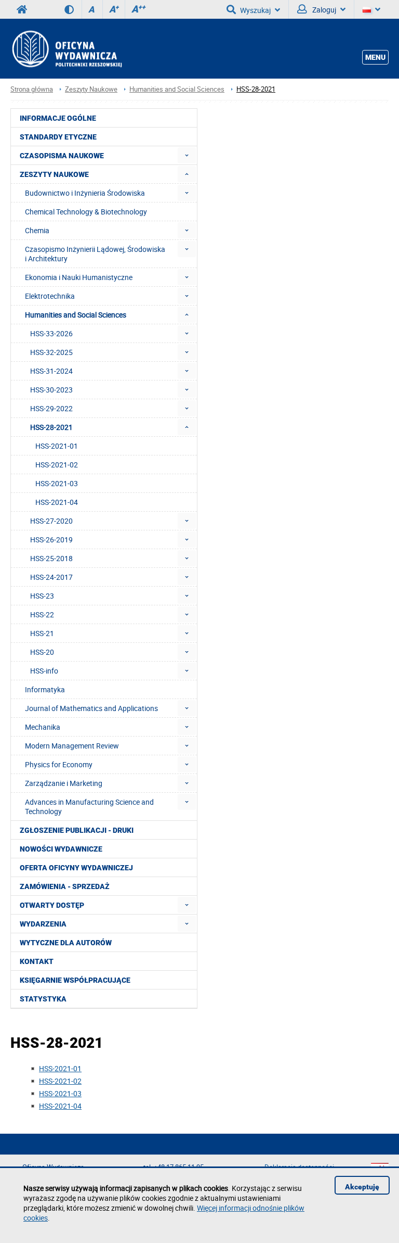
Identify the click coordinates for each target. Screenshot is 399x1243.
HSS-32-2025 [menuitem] (51, 352)
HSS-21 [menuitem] (42, 633)
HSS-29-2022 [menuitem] (51, 408)
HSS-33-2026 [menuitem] (51, 333)
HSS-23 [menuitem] (42, 596)
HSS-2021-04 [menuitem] (56, 502)
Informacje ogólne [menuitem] (58, 118)
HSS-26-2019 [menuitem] (51, 539)
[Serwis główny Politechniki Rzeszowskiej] (21, 9)
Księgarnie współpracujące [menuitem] (75, 980)
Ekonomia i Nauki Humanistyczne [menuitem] (78, 277)
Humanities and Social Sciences (176, 89)
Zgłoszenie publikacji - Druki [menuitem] (77, 830)
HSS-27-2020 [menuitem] (51, 521)
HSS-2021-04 (60, 1106)
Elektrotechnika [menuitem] (50, 296)
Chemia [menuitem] (37, 230)
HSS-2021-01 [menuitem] (56, 446)
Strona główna (31, 89)
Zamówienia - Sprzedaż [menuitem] (65, 886)
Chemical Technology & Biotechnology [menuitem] (86, 212)
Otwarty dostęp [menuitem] (52, 905)
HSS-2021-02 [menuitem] (56, 465)
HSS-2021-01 (60, 1068)
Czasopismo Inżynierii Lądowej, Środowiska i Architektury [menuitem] (95, 253)
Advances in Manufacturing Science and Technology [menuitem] (89, 806)
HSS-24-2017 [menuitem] (51, 577)
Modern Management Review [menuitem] (72, 746)
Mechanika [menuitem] (42, 727)
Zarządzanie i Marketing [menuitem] (63, 783)
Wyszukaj (255, 10)
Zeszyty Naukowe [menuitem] (54, 174)
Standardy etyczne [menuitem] (58, 137)
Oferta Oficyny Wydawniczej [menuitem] (76, 868)
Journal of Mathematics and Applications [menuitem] (91, 708)
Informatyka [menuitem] (45, 689)
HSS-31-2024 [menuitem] (51, 371)
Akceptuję (362, 1187)
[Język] (371, 9)
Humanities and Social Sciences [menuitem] (75, 315)
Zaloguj (323, 10)
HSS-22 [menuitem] (42, 614)
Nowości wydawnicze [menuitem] (61, 849)
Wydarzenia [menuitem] (43, 924)
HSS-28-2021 (255, 89)
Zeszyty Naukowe (91, 89)
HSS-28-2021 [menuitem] (51, 427)
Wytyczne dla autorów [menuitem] (66, 942)
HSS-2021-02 (60, 1081)
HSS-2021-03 (60, 1093)
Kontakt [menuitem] (37, 961)
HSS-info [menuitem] (44, 671)
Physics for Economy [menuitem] (58, 764)
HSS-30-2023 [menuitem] (51, 390)
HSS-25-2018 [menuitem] (51, 558)
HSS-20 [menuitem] (42, 652)
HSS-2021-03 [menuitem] (56, 483)
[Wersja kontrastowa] (73, 9)
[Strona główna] (66, 48)
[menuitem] (187, 155)
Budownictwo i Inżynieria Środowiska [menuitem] (85, 193)
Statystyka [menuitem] (43, 999)
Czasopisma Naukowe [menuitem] (62, 155)
